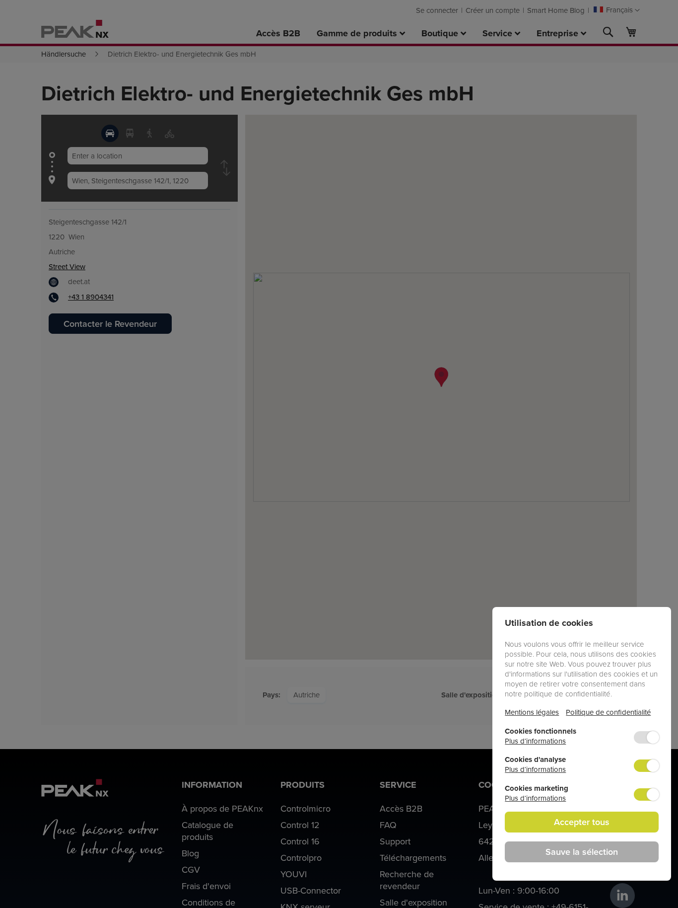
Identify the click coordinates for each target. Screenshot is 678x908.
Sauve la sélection (581, 851)
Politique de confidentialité (608, 712)
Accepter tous (582, 822)
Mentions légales (532, 712)
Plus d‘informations (535, 741)
